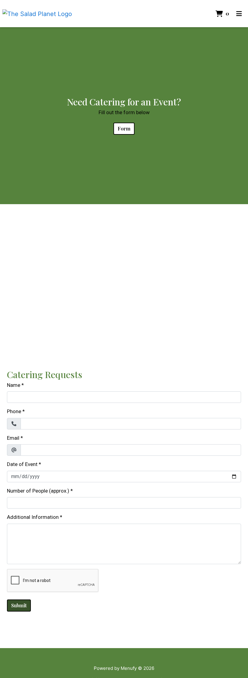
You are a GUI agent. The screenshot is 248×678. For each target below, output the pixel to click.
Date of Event (22, 464)
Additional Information (33, 517)
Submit (19, 605)
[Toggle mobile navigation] (239, 14)
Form (124, 128)
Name (13, 385)
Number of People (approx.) (38, 491)
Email (13, 438)
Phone (14, 411)
